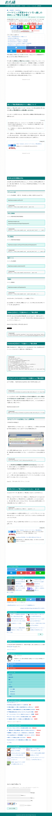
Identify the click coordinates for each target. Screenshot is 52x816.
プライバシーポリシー (11, 649)
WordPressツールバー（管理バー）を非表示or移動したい (39, 588)
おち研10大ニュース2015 (16, 623)
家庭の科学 (12, 5)
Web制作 (18, 5)
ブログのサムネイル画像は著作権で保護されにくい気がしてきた (18, 628)
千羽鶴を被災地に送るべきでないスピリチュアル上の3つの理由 (20, 711)
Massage (33, 792)
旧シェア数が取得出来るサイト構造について (18, 36)
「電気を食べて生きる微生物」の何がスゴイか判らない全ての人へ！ (22, 730)
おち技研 (8, 5)
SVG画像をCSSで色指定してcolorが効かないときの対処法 (18, 749)
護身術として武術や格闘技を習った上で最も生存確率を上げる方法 (21, 709)
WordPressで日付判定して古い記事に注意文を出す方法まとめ (28, 537)
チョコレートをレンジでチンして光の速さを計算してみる (19, 716)
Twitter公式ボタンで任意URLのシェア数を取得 (18, 40)
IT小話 (23, 5)
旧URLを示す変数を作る (14, 38)
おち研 (21, 814)
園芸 (9, 679)
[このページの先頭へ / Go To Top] (50, 814)
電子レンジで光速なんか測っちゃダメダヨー (17, 737)
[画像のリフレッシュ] (16, 803)
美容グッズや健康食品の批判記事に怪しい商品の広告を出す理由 (18, 615)
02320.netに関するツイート (12, 702)
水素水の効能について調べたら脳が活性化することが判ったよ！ (21, 707)
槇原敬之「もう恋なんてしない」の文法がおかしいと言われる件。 (21, 732)
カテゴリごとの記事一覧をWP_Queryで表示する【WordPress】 (20, 581)
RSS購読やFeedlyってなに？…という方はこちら (16, 602)
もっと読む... (18, 660)
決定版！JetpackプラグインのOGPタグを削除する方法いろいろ (18, 763)
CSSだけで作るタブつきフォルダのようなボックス (18, 758)
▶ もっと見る (10, 592)
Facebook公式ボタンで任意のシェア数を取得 (18, 41)
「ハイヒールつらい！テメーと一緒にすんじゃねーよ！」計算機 (21, 714)
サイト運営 (12, 689)
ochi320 (10, 666)
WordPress (17, 10)
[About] (10, 658)
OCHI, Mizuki (11, 668)
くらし (28, 5)
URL (32, 800)
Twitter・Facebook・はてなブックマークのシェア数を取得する (29, 143)
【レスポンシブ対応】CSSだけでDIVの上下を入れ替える (37, 624)
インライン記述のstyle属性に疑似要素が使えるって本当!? (37, 754)
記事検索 (39, 5)
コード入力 (27, 805)
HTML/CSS (12, 693)
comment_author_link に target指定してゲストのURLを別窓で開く (18, 754)
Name (22, 795)
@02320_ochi (12, 663)
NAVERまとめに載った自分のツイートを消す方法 (18, 704)
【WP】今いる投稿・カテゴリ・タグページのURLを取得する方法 (20, 588)
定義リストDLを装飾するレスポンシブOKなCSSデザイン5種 (37, 749)
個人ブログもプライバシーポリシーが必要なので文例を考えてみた (37, 628)
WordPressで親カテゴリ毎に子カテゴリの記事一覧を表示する (39, 581)
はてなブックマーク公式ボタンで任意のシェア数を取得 (20, 43)
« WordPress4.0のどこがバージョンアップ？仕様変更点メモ (20, 605)
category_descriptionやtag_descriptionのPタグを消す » (32, 608)
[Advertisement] (26, 89)
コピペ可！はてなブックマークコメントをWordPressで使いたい (37, 758)
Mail (31, 798)
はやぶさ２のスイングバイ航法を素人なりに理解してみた (19, 739)
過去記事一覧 (11, 646)
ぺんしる (34, 5)
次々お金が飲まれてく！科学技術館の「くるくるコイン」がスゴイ (21, 735)
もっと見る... (9, 742)
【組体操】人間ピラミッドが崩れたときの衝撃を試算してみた (20, 719)
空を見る (10, 674)
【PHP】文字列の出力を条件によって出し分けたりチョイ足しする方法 (18, 619)
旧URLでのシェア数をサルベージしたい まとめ (19, 45)
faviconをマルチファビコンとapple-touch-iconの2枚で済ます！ (37, 619)
